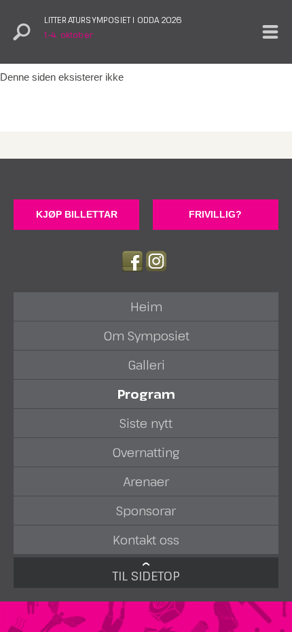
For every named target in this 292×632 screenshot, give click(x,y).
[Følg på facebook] (132, 261)
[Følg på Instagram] (156, 261)
